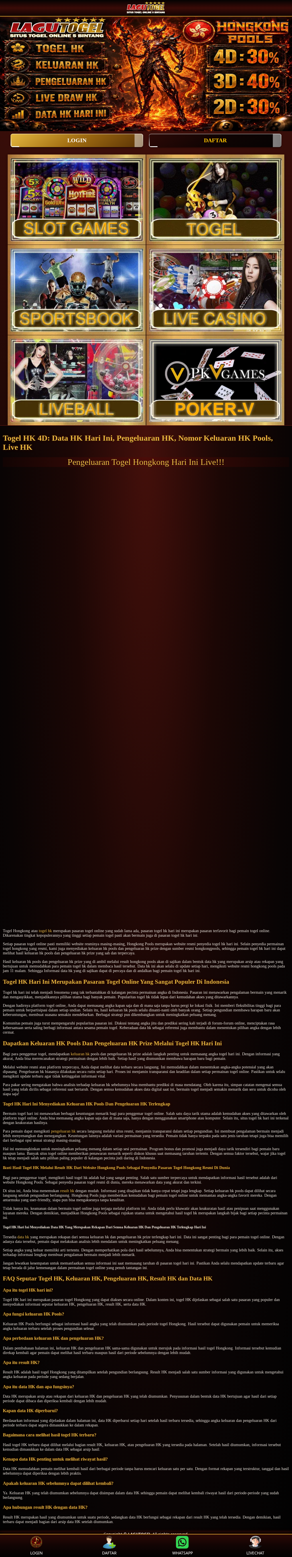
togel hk (45, 931)
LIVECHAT (255, 1553)
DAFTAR (215, 140)
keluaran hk (80, 1054)
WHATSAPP (182, 1553)
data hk (23, 1237)
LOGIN (76, 140)
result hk (67, 1191)
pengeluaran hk (63, 1131)
